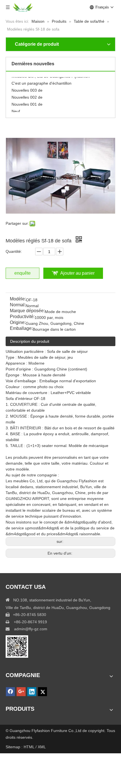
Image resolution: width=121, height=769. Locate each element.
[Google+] (21, 691)
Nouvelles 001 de (27, 102)
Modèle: (18, 299)
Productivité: (22, 317)
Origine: (18, 323)
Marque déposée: (27, 311)
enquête (22, 273)
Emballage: (21, 328)
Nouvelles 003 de (27, 88)
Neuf (16, 109)
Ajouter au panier (77, 273)
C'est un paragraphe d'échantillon (41, 81)
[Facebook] (10, 691)
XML (42, 747)
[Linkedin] (31, 691)
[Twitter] (42, 691)
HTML (29, 747)
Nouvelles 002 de (27, 95)
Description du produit (29, 341)
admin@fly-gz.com (30, 629)
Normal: (18, 305)
